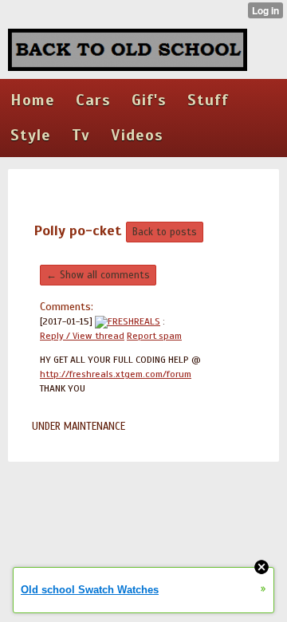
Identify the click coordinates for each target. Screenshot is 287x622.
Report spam (154, 335)
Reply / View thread (82, 335)
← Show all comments (98, 275)
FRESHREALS (134, 321)
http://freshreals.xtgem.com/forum (115, 374)
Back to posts (164, 232)
